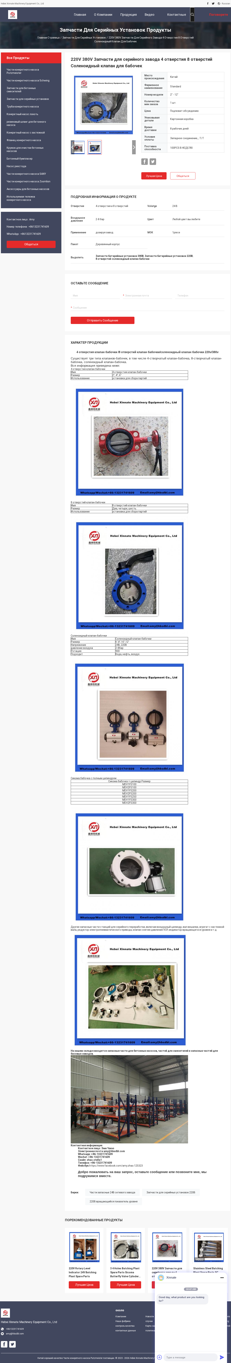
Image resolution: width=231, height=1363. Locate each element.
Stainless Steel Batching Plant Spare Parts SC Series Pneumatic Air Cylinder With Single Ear (208, 1272)
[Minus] (222, 1277)
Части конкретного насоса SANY (26, 173)
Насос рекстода (16, 166)
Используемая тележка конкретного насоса (21, 198)
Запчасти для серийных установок (84, 37)
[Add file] (159, 1357)
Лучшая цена (154, 176)
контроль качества (125, 1326)
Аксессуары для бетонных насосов (28, 189)
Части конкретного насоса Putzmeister (23, 71)
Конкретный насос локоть (22, 114)
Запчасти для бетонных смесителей (21, 90)
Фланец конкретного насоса (24, 140)
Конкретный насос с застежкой (26, 132)
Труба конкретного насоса (23, 106)
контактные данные (126, 1330)
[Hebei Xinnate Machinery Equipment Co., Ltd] (12, 14)
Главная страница (49, 37)
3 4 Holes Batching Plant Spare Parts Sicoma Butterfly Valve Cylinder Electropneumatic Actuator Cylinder (125, 1272)
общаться (31, 244)
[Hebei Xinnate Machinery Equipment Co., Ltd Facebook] (208, 3)
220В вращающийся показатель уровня (114, 1201)
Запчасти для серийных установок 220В (171, 1192)
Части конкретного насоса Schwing (28, 80)
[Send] (222, 1357)
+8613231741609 (39, 226)
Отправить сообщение (102, 320)
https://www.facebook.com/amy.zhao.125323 (116, 1165)
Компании (121, 1316)
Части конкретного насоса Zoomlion (28, 181)
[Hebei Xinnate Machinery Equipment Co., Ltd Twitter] (213, 3)
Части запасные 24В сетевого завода (112, 1192)
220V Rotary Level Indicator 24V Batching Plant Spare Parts (82, 1272)
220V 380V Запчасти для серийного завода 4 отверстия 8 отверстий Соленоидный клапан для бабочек (167, 1272)
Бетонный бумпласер (19, 158)
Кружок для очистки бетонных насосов (25, 149)
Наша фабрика (123, 1321)
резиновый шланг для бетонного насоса (26, 123)
